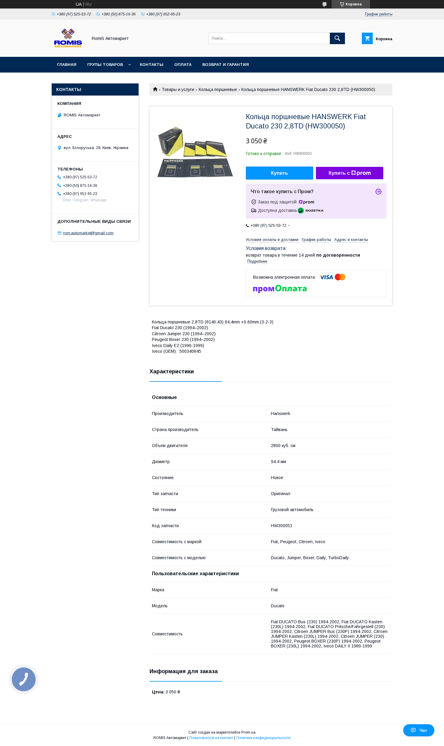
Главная (66, 64)
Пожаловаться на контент (211, 738)
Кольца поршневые (218, 89)
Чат (423, 730)
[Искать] (337, 38)
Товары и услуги (178, 89)
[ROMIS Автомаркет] (68, 49)
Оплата (182, 64)
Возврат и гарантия (225, 64)
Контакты (151, 64)
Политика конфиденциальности (263, 738)
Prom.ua (248, 732)
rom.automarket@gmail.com (88, 233)
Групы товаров (105, 64)
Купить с (339, 173)
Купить (279, 173)
